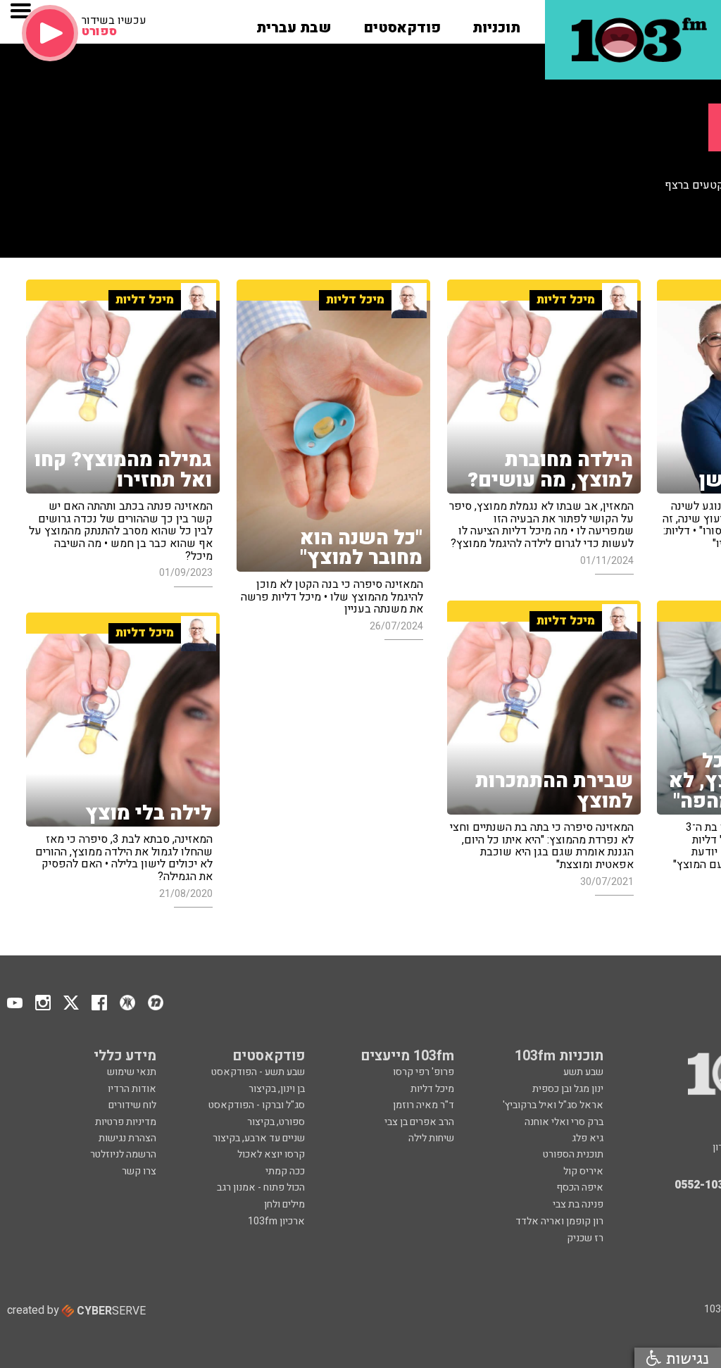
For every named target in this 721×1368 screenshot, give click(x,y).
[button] (496, 23)
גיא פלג (587, 1138)
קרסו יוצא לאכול (271, 1154)
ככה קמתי (285, 1171)
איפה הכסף (579, 1187)
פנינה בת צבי (578, 1204)
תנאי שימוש (131, 1072)
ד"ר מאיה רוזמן (423, 1105)
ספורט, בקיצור (276, 1122)
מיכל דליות (432, 1089)
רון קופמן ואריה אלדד (559, 1221)
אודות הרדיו (132, 1089)
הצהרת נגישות (127, 1138)
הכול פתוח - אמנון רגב (261, 1187)
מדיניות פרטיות (125, 1122)
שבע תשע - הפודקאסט (258, 1072)
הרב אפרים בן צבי (419, 1122)
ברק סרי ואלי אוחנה (564, 1122)
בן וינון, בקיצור (277, 1089)
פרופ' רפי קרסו (423, 1072)
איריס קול (583, 1171)
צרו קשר (139, 1171)
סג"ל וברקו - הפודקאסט (256, 1105)
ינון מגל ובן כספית (567, 1089)
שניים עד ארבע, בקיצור (259, 1138)
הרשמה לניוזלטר (123, 1154)
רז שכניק (585, 1238)
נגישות (685, 1358)
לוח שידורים (132, 1105)
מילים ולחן (284, 1204)
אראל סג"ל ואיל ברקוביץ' (553, 1105)
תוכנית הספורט (573, 1154)
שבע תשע (583, 1072)
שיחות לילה (431, 1138)
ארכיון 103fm (276, 1221)
